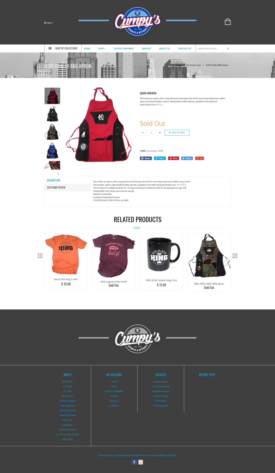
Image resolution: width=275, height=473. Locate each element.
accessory (152, 150)
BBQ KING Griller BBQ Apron (209, 283)
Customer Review (56, 187)
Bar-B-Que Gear (194, 65)
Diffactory (172, 455)
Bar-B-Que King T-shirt (66, 279)
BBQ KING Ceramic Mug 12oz (161, 280)
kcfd (161, 150)
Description (53, 180)
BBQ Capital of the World (114, 281)
